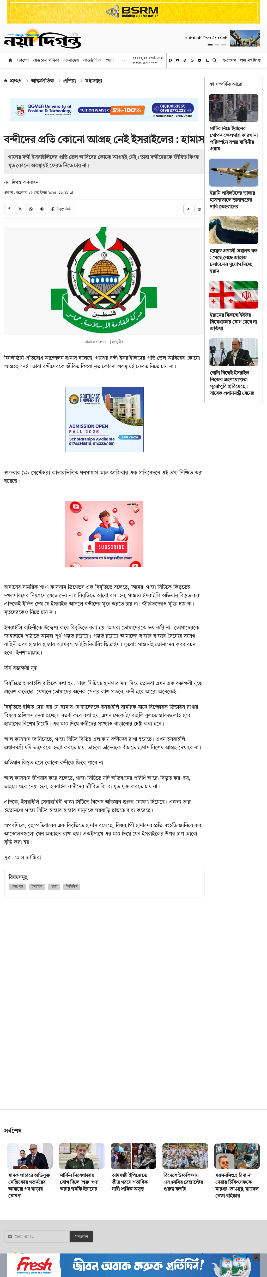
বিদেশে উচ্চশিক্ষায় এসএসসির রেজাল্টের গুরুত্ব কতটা (183, 1182)
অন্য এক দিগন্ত (250, 60)
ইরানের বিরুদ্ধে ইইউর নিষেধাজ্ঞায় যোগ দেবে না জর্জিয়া (233, 322)
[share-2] (20, 209)
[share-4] (42, 209)
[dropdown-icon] (124, 61)
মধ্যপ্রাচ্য (93, 81)
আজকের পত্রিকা (46, 60)
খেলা (110, 60)
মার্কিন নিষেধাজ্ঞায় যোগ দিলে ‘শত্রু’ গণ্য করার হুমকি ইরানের (79, 1182)
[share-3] (31, 209)
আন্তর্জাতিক (92, 60)
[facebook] (170, 60)
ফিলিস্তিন (71, 887)
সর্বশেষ (23, 60)
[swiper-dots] (210, 44)
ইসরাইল (37, 887)
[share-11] (188, 209)
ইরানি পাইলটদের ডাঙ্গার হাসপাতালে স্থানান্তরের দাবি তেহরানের (232, 200)
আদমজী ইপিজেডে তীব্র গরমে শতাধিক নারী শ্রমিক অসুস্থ (130, 1182)
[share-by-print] (199, 209)
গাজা (54, 887)
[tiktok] (185, 60)
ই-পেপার (229, 60)
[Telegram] (199, 60)
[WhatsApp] (192, 60)
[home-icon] (10, 60)
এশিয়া (69, 81)
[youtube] (177, 60)
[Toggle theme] (207, 60)
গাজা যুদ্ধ (17, 887)
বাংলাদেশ (71, 60)
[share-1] (9, 209)
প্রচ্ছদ (16, 80)
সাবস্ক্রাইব (81, 1236)
